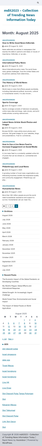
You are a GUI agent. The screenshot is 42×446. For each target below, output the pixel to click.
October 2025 (7, 257)
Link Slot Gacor (9, 421)
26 (9, 333)
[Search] (38, 2)
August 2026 (7, 215)
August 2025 (7, 266)
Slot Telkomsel (8, 410)
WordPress (7, 443)
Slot (4, 399)
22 (25, 330)
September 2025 (8, 262)
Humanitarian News (11, 188)
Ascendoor (21, 440)
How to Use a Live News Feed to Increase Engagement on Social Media (19, 145)
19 (9, 330)
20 (14, 330)
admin (6, 46)
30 (30, 333)
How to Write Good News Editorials (18, 43)
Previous (4, 206)
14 (20, 326)
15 (25, 326)
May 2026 (6, 228)
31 (36, 333)
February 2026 (8, 241)
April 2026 (6, 232)
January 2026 (7, 245)
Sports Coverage (10, 102)
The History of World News (14, 82)
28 (20, 333)
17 (35, 326)
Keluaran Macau (9, 405)
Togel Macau (8, 365)
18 (4, 330)
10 (36, 323)
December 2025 (8, 249)
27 (14, 333)
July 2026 (6, 220)
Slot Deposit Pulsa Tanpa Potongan (17, 393)
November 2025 (8, 253)
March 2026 (7, 236)
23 (30, 330)
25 (4, 333)
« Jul (4, 339)
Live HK (5, 382)
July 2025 (6, 270)
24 (36, 330)
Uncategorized (8, 40)
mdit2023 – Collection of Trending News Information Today (21, 15)
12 (9, 326)
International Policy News (14, 63)
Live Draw (6, 388)
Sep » (10, 339)
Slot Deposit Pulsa (10, 416)
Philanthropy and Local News (15, 166)
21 (20, 330)
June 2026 (6, 224)
